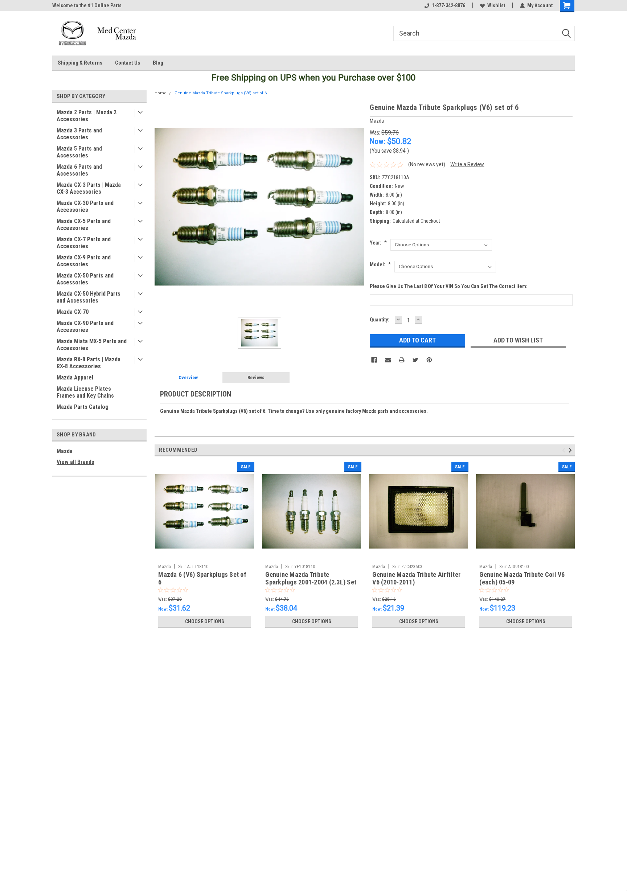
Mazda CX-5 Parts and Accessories (84, 224)
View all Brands (75, 462)
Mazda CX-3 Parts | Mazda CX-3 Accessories (89, 188)
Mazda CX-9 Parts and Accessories (84, 261)
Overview (188, 377)
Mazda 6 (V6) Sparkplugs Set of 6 (202, 578)
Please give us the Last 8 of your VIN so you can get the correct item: (449, 286)
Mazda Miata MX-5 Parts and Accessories (92, 345)
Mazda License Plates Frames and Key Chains (85, 392)
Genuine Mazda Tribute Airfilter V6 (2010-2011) (416, 578)
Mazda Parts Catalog (82, 406)
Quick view (205, 555)
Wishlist (496, 5)
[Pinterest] (429, 360)
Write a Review (467, 164)
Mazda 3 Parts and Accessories (79, 134)
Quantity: (379, 320)
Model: (380, 264)
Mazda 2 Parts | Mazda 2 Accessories (86, 116)
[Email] (388, 360)
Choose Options (204, 621)
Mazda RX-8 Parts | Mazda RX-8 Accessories (88, 363)
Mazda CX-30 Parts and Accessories (85, 206)
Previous (564, 450)
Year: (378, 243)
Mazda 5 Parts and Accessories (79, 152)
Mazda (65, 451)
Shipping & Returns (80, 62)
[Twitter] (415, 360)
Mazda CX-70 (73, 311)
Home (161, 93)
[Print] (402, 360)
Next (571, 450)
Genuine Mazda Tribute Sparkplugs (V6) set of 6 (221, 93)
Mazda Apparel (75, 377)
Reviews (256, 377)
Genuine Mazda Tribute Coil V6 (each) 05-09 (522, 578)
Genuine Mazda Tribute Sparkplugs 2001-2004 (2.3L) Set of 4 (310, 582)
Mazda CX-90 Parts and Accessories (85, 326)
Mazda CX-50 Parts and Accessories (85, 279)
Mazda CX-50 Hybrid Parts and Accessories (88, 297)
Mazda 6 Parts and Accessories (79, 170)
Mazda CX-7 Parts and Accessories (84, 243)
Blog (158, 62)
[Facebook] (374, 360)
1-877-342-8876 (448, 5)
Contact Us (127, 62)
